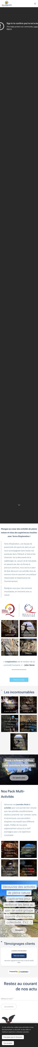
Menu (35, 4)
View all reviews (19, 956)
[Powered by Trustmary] (19, 972)
